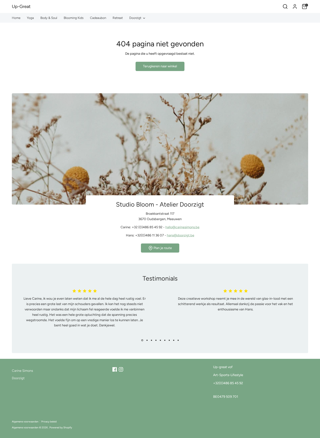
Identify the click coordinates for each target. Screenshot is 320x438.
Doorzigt (135, 18)
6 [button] (164, 340)
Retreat (118, 18)
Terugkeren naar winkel (160, 66)
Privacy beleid (49, 421)
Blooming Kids (74, 18)
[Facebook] (114, 369)
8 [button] (173, 340)
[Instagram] (121, 369)
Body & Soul (48, 18)
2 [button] (147, 340)
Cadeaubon (98, 18)
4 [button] (155, 340)
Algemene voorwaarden (25, 421)
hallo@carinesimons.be (182, 227)
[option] (81, 312)
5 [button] (160, 340)
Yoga (30, 18)
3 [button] (151, 340)
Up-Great (21, 6)
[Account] (295, 6)
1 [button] (142, 340)
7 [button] (169, 340)
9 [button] (178, 340)
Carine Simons (22, 371)
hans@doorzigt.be (180, 235)
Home (16, 18)
